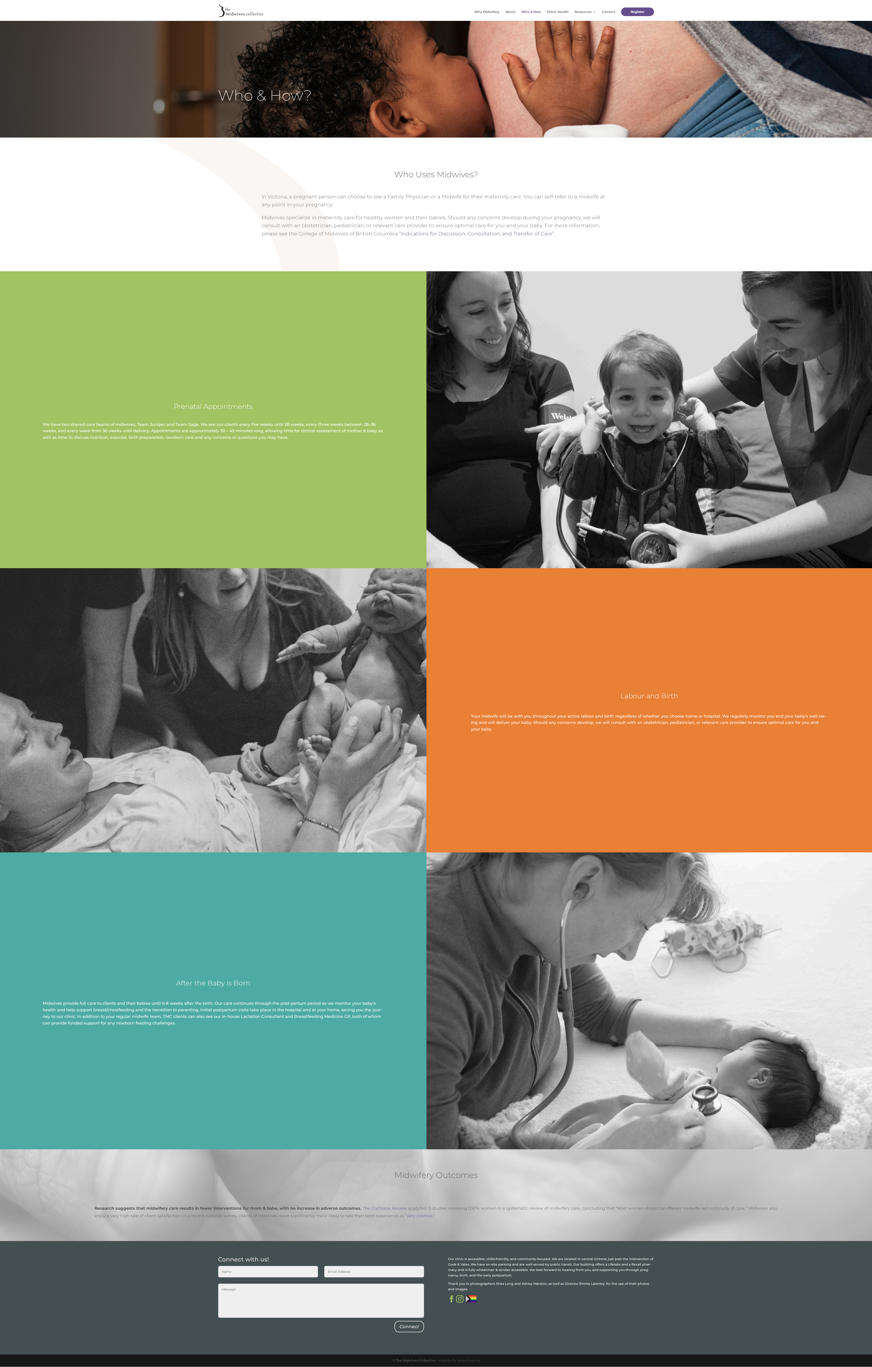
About (510, 12)
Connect (409, 1326)
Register (637, 12)
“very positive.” (420, 1215)
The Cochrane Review (385, 1208)
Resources (583, 12)
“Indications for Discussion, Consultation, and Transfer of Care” (476, 234)
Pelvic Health (558, 12)
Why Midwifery (486, 12)
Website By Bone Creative (459, 1360)
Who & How (531, 12)
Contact (608, 12)
